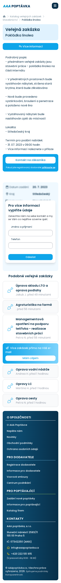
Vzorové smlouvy (17, 476)
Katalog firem (15, 510)
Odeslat (31, 257)
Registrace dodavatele (21, 464)
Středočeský (41, 194)
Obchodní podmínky (20, 443)
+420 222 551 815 (21, 553)
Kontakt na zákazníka (30, 160)
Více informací (32, 46)
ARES (27, 541)
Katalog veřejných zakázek (25, 16)
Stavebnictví (10, 20)
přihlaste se (48, 167)
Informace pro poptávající (23, 504)
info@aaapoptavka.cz (25, 547)
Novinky (11, 437)
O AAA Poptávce (17, 425)
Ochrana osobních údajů (22, 449)
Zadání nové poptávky (21, 498)
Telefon (15, 239)
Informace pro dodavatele (23, 470)
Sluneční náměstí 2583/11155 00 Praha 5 (22, 534)
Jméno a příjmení (21, 226)
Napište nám (14, 431)
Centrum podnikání (19, 483)
